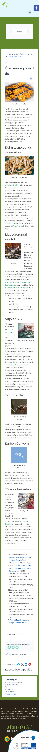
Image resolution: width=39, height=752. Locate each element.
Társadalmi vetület (10, 694)
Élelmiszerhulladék (26, 54)
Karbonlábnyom (10, 692)
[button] (36, 8)
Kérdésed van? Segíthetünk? (18, 654)
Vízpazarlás (8, 687)
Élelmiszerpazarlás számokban (14, 682)
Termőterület (9, 689)
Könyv (16, 54)
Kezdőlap (8, 54)
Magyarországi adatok (12, 684)
